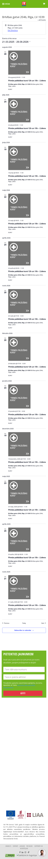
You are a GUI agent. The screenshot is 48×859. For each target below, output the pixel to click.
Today (24, 623)
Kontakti (15, 846)
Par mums (29, 846)
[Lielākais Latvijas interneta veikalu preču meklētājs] (10, 855)
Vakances (8, 846)
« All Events (42, 20)
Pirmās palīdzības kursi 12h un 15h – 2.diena (27, 80)
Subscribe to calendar (22, 630)
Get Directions (13, 30)
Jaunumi (22, 846)
